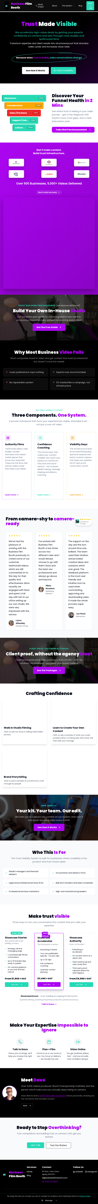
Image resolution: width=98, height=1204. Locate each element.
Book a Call (90, 5)
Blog (80, 6)
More (25, 1105)
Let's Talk (35, 1145)
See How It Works (35, 70)
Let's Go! (14, 984)
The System (67, 6)
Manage (48, 1200)
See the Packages (47, 670)
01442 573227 (41, 5)
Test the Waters (58, 1145)
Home (29, 1171)
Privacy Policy (85, 1196)
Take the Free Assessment (71, 129)
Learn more (10, 494)
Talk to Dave (47, 1004)
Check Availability (65, 70)
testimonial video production (52, 1095)
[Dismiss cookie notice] (56, 1200)
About (54, 6)
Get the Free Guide (47, 327)
